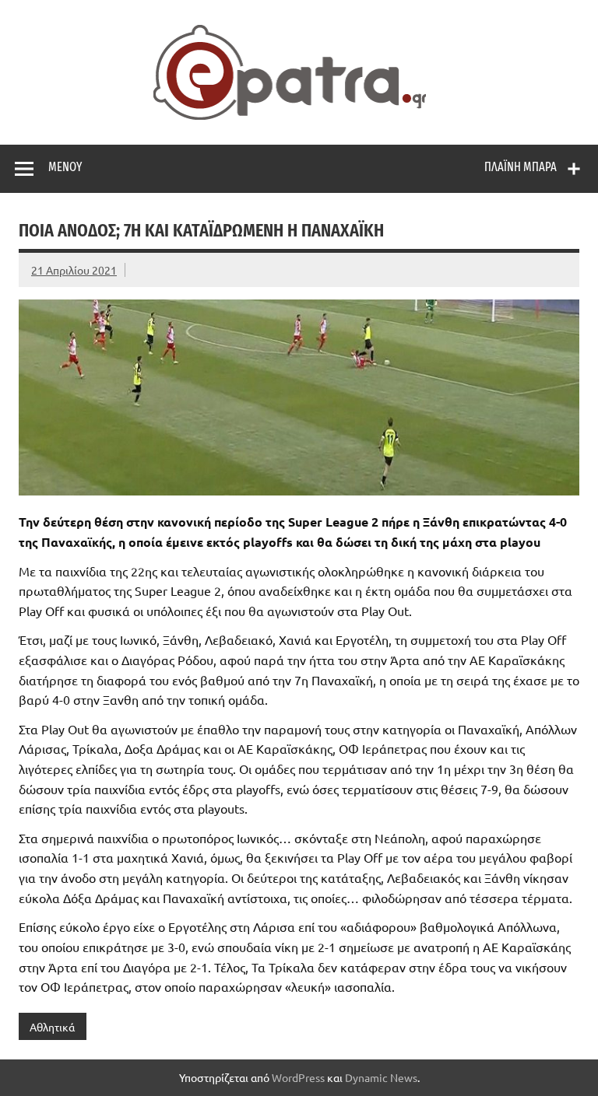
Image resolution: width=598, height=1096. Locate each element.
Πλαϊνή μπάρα (520, 166)
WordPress (298, 1077)
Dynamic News (381, 1077)
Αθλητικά (52, 1027)
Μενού (65, 166)
